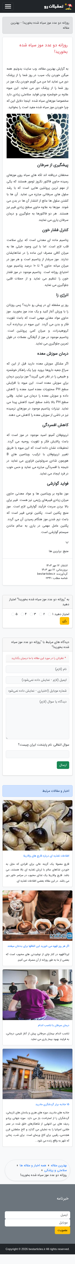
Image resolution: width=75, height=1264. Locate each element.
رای (64, 620)
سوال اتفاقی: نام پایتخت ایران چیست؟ (43, 744)
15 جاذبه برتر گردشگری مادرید (52, 1104)
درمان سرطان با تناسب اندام (53, 1025)
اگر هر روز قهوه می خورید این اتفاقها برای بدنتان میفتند (38, 946)
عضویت (62, 1230)
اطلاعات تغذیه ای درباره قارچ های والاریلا (46, 856)
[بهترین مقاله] (58, 6)
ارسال (63, 765)
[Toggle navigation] (8, 6)
